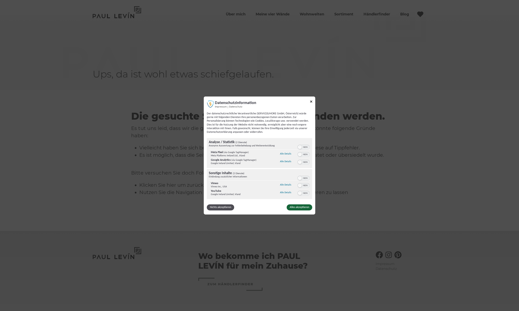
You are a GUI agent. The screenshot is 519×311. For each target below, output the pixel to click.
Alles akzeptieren (299, 207)
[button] (300, 147)
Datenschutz (235, 107)
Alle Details (285, 153)
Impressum (221, 107)
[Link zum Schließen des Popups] (311, 102)
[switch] (303, 146)
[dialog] (259, 155)
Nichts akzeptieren (220, 207)
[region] (259, 169)
